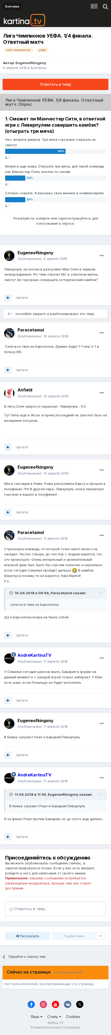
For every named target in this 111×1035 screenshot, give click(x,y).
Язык (35, 1016)
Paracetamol (31, 329)
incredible (23, 314)
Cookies (73, 1016)
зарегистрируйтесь (74, 218)
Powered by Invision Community (55, 1027)
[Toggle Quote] (11, 593)
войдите (43, 218)
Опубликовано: (42, 259)
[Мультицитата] (7, 297)
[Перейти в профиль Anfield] (9, 393)
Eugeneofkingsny (30, 63)
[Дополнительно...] (102, 256)
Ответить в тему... (30, 909)
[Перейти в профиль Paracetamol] (9, 333)
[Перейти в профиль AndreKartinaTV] (9, 658)
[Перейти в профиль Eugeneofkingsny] (9, 256)
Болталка (38, 68)
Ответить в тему (55, 84)
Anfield (25, 389)
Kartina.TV (55, 1023)
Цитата (22, 297)
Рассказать (29, 936)
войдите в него (18, 873)
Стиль (53, 1016)
